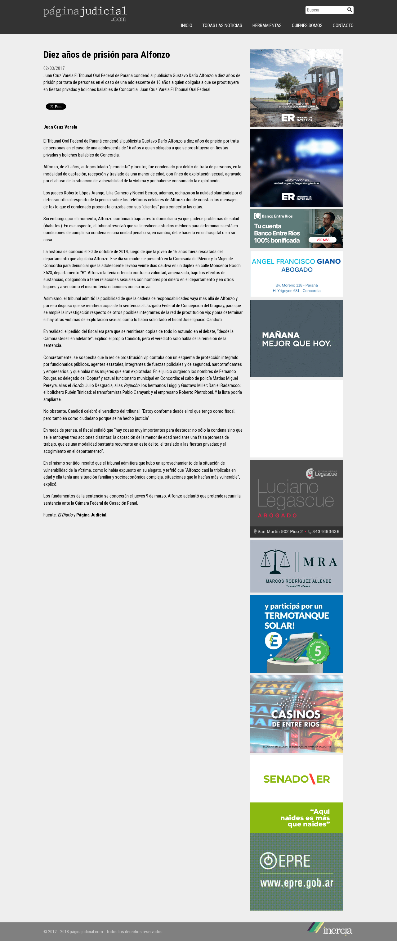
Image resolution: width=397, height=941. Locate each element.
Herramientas (267, 25)
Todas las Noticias (222, 25)
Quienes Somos (307, 25)
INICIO (186, 25)
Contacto (343, 25)
